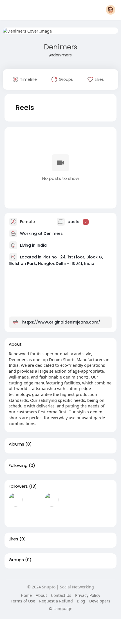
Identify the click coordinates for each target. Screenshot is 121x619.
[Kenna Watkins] (52, 500)
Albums (16, 444)
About (41, 595)
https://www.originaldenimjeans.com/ (61, 322)
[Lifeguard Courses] (70, 500)
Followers (18, 486)
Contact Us (61, 595)
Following (18, 465)
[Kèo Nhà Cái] (70, 516)
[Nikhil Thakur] (16, 516)
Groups (16, 560)
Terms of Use (23, 601)
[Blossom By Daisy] (16, 500)
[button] (110, 10)
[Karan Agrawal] (34, 500)
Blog (81, 601)
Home (26, 595)
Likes (13, 539)
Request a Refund (56, 601)
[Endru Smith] (88, 500)
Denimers (60, 47)
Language (62, 609)
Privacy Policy (87, 595)
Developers (99, 601)
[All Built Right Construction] (52, 516)
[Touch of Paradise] (34, 516)
